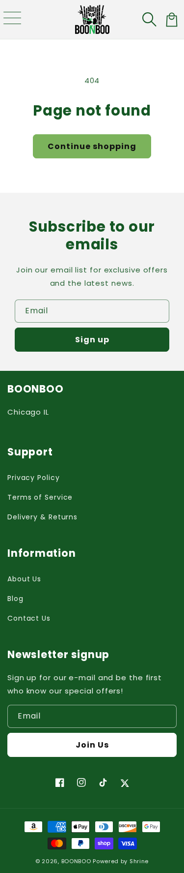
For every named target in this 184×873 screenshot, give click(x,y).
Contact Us (29, 618)
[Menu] (12, 19)
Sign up (92, 339)
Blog (15, 598)
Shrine (139, 861)
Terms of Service (40, 497)
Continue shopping (92, 146)
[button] (150, 19)
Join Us (92, 745)
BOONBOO (76, 861)
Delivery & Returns (42, 517)
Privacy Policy (33, 477)
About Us (24, 579)
